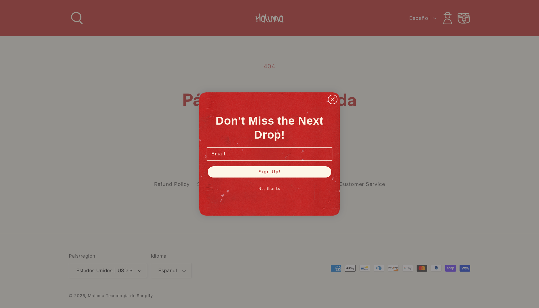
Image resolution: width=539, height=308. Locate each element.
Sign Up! (269, 171)
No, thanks (269, 189)
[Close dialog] (332, 99)
